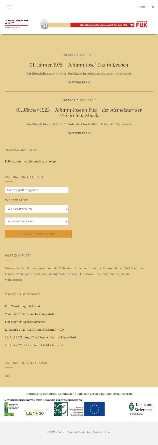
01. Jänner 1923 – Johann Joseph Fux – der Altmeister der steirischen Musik (79, 112)
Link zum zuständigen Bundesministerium (105, 394)
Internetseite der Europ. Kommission (49, 394)
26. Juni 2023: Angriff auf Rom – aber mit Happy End (40, 337)
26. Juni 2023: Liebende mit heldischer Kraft (34, 345)
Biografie (88, 54)
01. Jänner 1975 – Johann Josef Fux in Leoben (79, 65)
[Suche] (153, 7)
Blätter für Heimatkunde (116, 73)
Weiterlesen (79, 82)
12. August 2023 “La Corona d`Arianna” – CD (34, 329)
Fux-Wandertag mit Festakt (23, 306)
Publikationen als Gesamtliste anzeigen (31, 161)
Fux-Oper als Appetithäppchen (25, 322)
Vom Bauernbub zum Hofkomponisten (31, 314)
